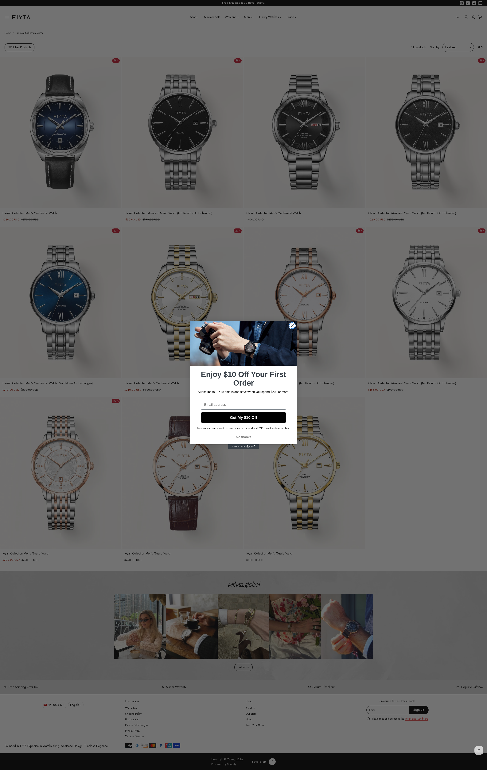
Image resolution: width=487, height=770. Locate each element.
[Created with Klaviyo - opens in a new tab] (243, 446)
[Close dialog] (292, 326)
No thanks (243, 437)
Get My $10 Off (243, 417)
